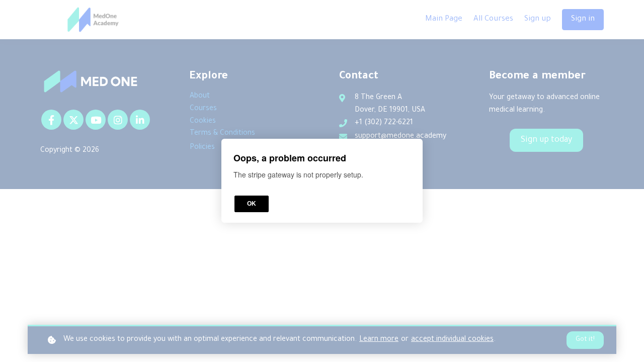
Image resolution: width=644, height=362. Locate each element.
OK (251, 204)
